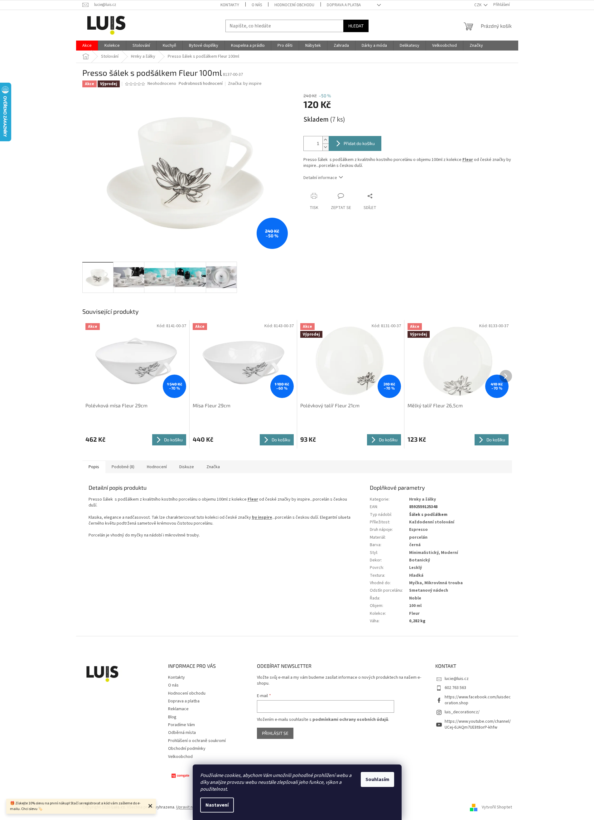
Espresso (418, 529)
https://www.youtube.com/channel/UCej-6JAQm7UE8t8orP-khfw (478, 724)
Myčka (415, 583)
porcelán (418, 537)
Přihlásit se (275, 733)
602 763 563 (455, 688)
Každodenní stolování (431, 522)
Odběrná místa (182, 733)
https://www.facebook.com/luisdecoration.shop (478, 700)
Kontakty (229, 5)
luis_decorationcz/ (462, 712)
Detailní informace (320, 178)
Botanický (419, 560)
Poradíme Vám (181, 725)
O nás (257, 5)
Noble (415, 598)
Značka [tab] (213, 467)
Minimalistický (423, 553)
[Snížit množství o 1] (325, 147)
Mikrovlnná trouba (443, 583)
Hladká (416, 575)
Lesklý (415, 568)
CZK (478, 5)
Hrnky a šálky (422, 499)
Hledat (356, 25)
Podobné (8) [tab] (123, 467)
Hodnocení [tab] (157, 467)
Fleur (467, 160)
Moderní (449, 553)
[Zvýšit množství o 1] (325, 139)
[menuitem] (87, 46)
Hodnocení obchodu (294, 5)
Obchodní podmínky (186, 748)
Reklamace (178, 709)
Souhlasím (377, 779)
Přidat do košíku (359, 143)
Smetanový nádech (428, 590)
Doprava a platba (344, 5)
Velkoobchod (180, 757)
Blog (172, 717)
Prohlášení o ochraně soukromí (197, 741)
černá (415, 545)
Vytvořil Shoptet (497, 807)
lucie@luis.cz (457, 679)
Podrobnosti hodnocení (201, 84)
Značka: (245, 83)
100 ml (415, 606)
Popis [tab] (94, 467)
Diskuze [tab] (186, 467)
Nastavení (217, 805)
